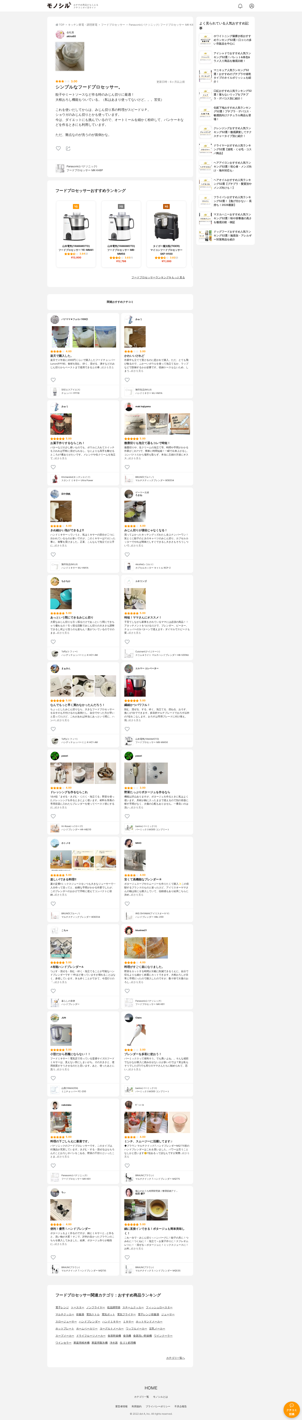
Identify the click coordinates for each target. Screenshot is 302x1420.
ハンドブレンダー (89, 1321)
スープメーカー (64, 1335)
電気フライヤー (126, 1314)
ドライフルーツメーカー (91, 1335)
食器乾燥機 (114, 1335)
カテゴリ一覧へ (175, 1357)
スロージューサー (66, 1321)
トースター (77, 1307)
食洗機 (127, 1335)
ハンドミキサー (111, 1321)
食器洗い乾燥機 (142, 1335)
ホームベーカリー (87, 1328)
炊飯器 (80, 1314)
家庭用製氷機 (100, 1342)
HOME (151, 1387)
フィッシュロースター (159, 1307)
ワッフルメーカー (136, 1328)
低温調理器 (113, 1307)
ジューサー (168, 1314)
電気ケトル (93, 1314)
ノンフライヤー (95, 1307)
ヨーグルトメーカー (112, 1328)
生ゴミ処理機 (128, 1342)
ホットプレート (64, 1328)
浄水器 (114, 1342)
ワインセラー (63, 1342)
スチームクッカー (133, 1307)
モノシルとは (160, 1396)
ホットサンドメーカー (149, 1321)
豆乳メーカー (157, 1328)
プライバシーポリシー (158, 1406)
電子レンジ (62, 1307)
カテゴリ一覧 (141, 1396)
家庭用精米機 (82, 1342)
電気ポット (108, 1314)
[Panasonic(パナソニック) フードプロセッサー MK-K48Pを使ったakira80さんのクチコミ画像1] (69, 56)
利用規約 (137, 1406)
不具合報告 (180, 1406)
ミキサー (128, 1321)
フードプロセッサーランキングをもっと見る (158, 277)
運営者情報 (121, 1406)
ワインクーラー (163, 1335)
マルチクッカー (64, 1314)
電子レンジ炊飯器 (148, 1314)
